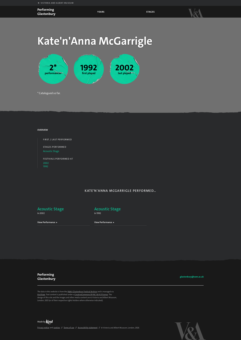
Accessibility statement (87, 327)
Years (101, 11)
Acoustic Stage (51, 151)
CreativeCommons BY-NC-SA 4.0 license (91, 294)
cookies (57, 327)
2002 (46, 163)
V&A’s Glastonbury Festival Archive (82, 291)
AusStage (41, 294)
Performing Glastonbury (46, 11)
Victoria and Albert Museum (57, 3)
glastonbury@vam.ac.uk (192, 276)
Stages (150, 11)
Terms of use (69, 327)
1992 (45, 166)
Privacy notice (43, 327)
